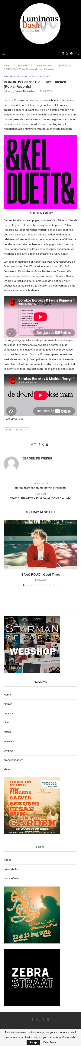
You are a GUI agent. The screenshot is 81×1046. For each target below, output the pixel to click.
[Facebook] (59, 53)
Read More (49, 1042)
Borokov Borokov (17, 430)
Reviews (23, 65)
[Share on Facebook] (39, 444)
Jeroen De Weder (24, 91)
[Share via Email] (47, 444)
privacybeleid (11, 869)
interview (9, 741)
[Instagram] (67, 53)
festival (8, 731)
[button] (7, 553)
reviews (8, 713)
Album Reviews (43, 65)
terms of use (11, 878)
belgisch (9, 750)
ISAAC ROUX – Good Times (40, 574)
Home (7, 65)
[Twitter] (63, 53)
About (7, 859)
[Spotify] (71, 53)
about (7, 769)
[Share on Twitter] (42, 444)
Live (6, 722)
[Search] (77, 53)
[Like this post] (35, 444)
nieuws (8, 703)
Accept (33, 1042)
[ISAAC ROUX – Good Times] (40, 544)
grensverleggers (13, 759)
